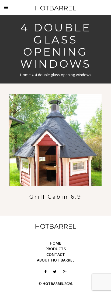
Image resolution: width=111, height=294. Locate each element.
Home (25, 74)
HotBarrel (56, 8)
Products (56, 248)
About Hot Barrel (55, 260)
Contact (55, 254)
